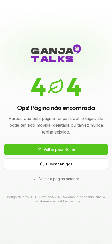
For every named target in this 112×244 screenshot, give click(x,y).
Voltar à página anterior (59, 178)
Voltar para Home (59, 149)
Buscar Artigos (59, 164)
